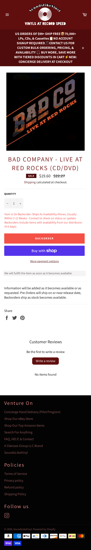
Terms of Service (15, 473)
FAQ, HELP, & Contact (19, 439)
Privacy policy (13, 480)
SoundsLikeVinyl (16, 452)
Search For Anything (18, 432)
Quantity (10, 193)
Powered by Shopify (44, 529)
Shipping (30, 182)
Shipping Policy (15, 494)
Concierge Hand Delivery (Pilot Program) (32, 412)
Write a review (45, 361)
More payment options (44, 261)
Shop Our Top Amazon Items (24, 425)
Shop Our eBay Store (18, 418)
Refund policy (14, 487)
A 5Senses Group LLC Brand (23, 446)
